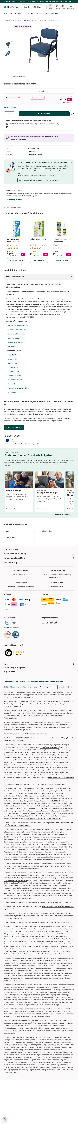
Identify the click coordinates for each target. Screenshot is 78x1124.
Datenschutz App (56, 682)
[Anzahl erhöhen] (13, 114)
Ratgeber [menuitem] (39, 13)
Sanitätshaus (17, 20)
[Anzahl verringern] (6, 114)
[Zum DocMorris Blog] (43, 622)
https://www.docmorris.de (49, 747)
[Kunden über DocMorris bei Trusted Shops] (15, 653)
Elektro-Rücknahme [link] (11, 687)
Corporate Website (11, 682)
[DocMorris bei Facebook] (47, 622)
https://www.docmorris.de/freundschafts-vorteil (43, 818)
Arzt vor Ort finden (52, 180)
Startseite (7, 20)
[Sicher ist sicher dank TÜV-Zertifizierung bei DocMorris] (7, 623)
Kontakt (24, 687)
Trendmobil (32, 151)
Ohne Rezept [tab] (39, 91)
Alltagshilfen (27, 20)
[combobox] (34, 7)
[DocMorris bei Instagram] (51, 622)
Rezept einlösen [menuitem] (52, 13)
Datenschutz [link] (44, 682)
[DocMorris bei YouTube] (55, 622)
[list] (8, 50)
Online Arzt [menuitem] (29, 13)
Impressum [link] (32, 687)
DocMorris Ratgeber (62, 514)
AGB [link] (28, 682)
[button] (31, 180)
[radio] (7, 97)
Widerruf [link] (34, 682)
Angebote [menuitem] (20, 13)
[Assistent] (4, 1119)
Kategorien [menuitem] (8, 13)
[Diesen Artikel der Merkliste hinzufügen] (72, 114)
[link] (7, 634)
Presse (22, 682)
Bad (35, 20)
